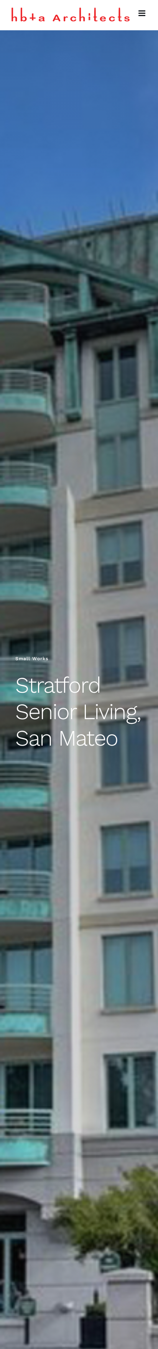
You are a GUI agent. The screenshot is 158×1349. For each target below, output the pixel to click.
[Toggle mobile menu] (142, 13)
